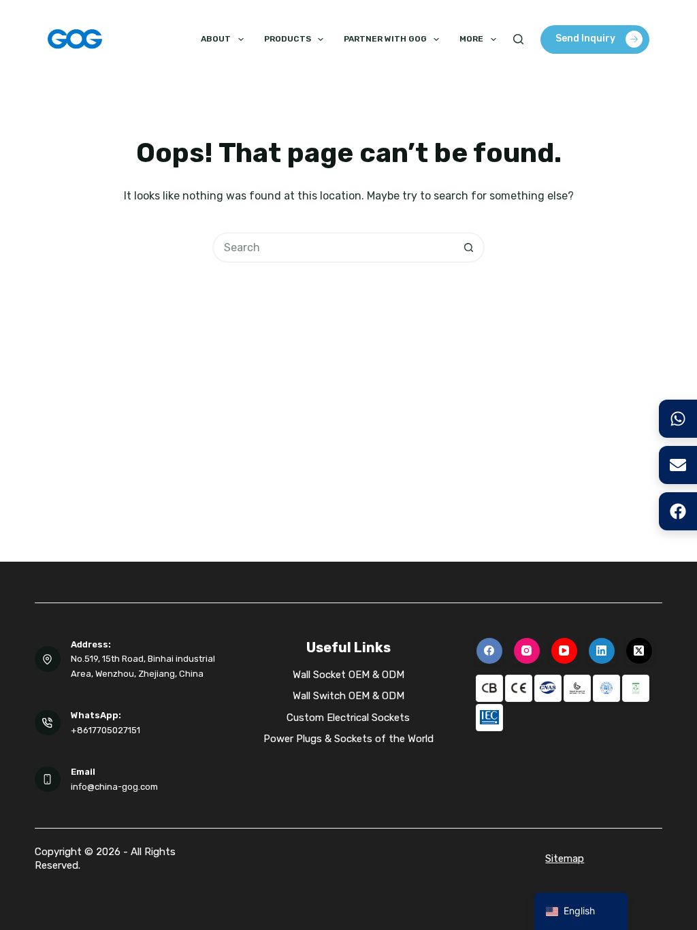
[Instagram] (526, 650)
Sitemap (564, 858)
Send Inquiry (585, 38)
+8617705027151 (105, 730)
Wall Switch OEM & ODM (348, 696)
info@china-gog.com (114, 787)
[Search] (518, 39)
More (471, 39)
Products (287, 39)
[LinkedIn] (601, 650)
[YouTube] (564, 650)
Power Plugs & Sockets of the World (348, 739)
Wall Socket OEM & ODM (348, 675)
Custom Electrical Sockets (348, 717)
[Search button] (469, 247)
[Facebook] (489, 650)
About (216, 39)
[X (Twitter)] (639, 650)
